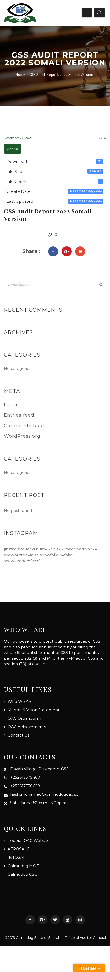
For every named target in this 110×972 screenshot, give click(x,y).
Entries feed (19, 415)
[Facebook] (53, 251)
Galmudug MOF (23, 865)
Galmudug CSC (22, 874)
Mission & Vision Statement (33, 709)
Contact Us (18, 735)
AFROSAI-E (19, 848)
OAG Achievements (27, 726)
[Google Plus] (67, 251)
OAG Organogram (25, 718)
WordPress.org (22, 436)
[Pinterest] (80, 251)
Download (12, 149)
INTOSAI (16, 857)
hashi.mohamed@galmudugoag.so (44, 794)
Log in (11, 405)
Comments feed (24, 425)
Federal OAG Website (29, 840)
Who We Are (20, 701)
